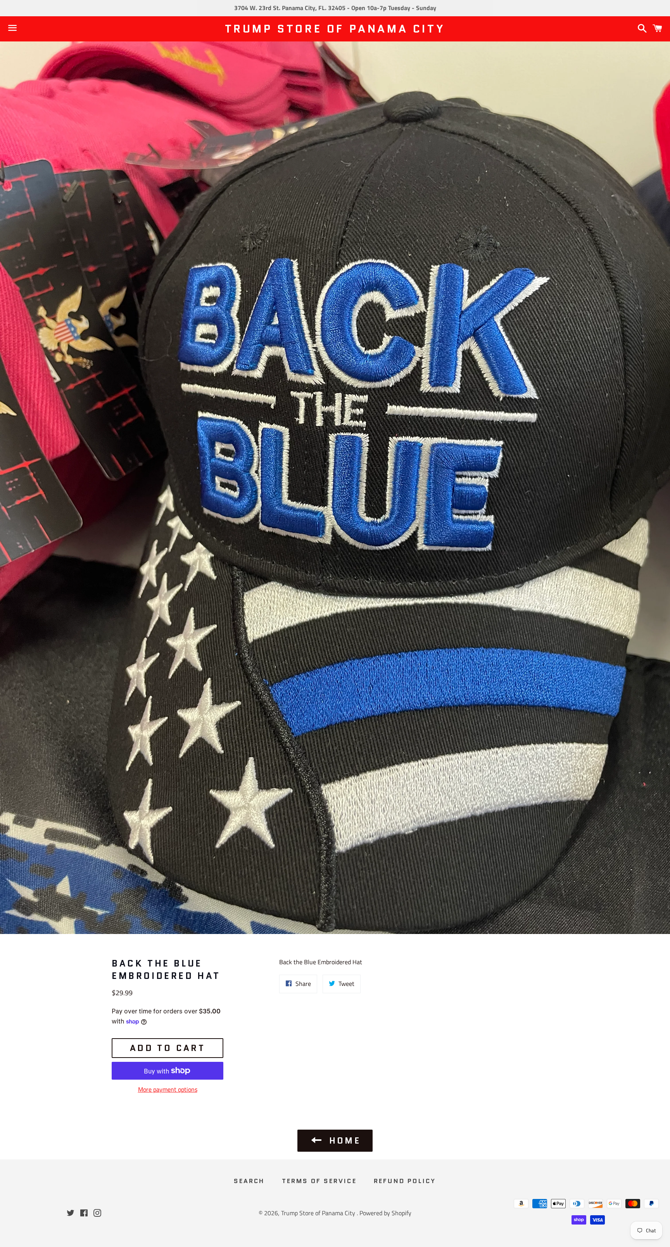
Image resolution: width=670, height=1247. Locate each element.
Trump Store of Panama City (335, 28)
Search (249, 1180)
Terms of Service (319, 1180)
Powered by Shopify (385, 1213)
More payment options (167, 1089)
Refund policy (405, 1180)
